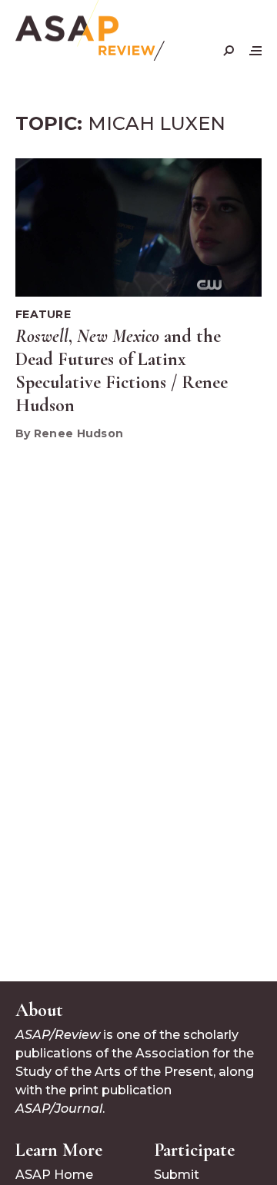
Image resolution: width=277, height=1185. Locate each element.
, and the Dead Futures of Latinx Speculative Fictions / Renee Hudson (121, 371)
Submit (176, 1174)
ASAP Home (54, 1174)
